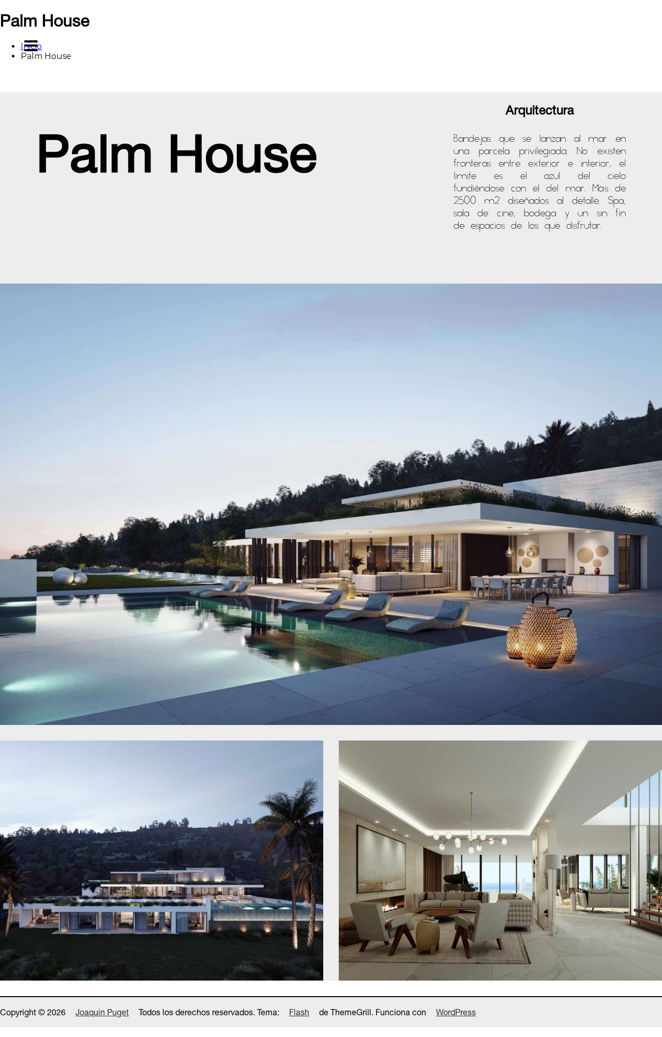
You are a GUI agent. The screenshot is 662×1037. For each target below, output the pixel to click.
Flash (299, 1012)
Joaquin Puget (102, 1012)
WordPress (456, 1012)
